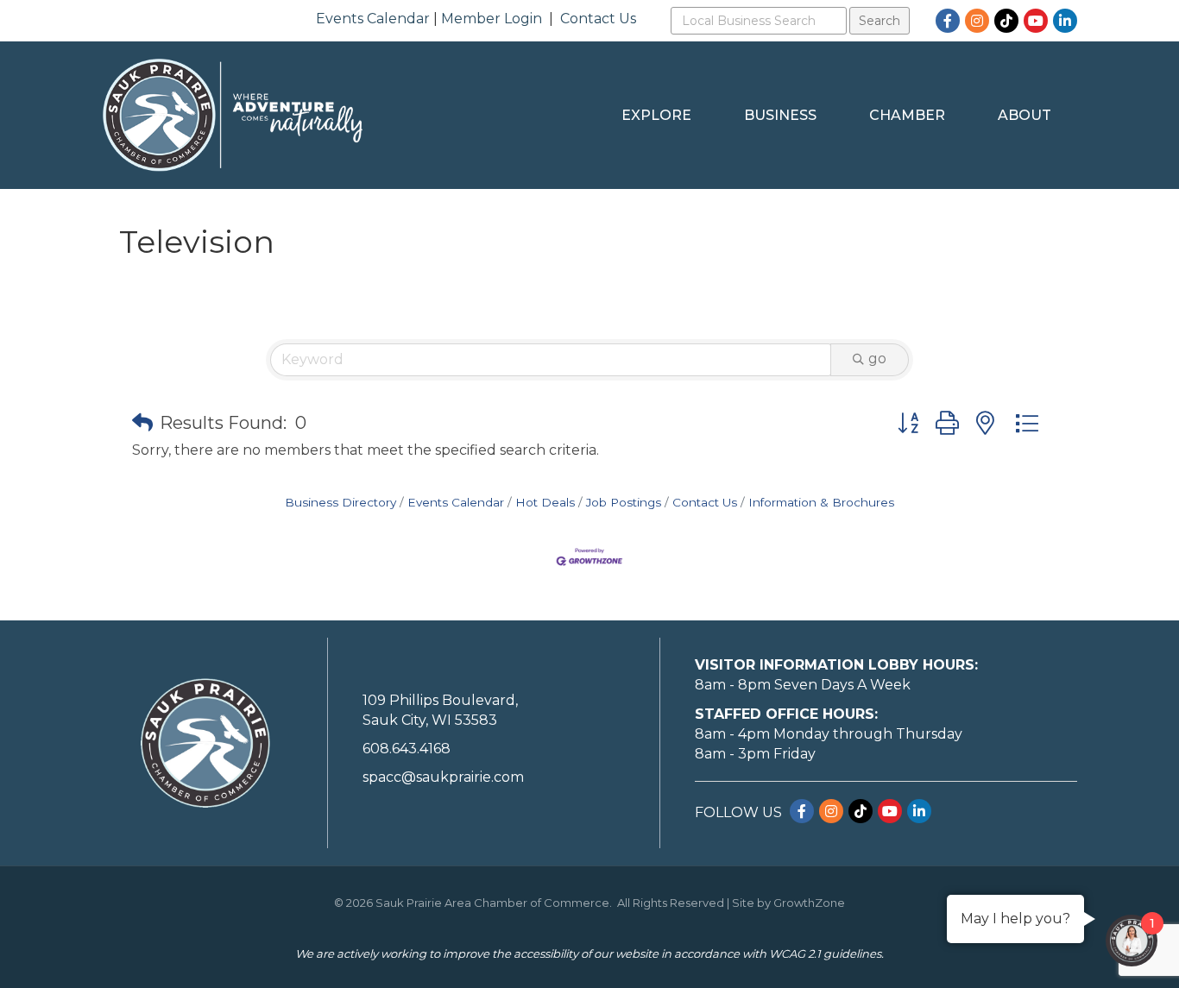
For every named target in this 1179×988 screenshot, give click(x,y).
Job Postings (623, 502)
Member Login (491, 18)
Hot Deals (545, 502)
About (1024, 115)
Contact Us (598, 18)
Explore (656, 115)
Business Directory (340, 502)
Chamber (907, 115)
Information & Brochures (821, 502)
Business (780, 115)
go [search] (877, 358)
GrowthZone (809, 902)
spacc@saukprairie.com (443, 777)
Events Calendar (373, 18)
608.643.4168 (407, 748)
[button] (142, 422)
